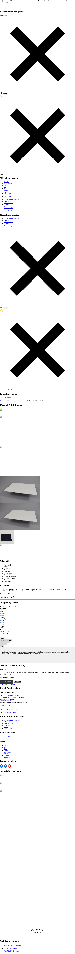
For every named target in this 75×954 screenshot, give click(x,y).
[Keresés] (37, 134)
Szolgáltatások (8, 183)
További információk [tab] (6, 640)
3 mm (3, 613)
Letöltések (7, 204)
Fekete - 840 (5, 633)
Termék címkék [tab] (5, 642)
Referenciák (7, 201)
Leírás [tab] (2, 638)
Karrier (6, 190)
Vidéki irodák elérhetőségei (8, 712)
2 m (3, 622)
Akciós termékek (8, 208)
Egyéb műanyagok (12, 401)
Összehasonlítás (6, 681)
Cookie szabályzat (9, 950)
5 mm (3, 617)
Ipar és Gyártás (8, 211)
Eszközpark (7, 736)
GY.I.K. (6, 754)
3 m (3, 628)
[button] (37, 91)
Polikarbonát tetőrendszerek (12, 199)
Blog (5, 187)
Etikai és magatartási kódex (11, 951)
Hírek (5, 188)
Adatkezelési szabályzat (10, 948)
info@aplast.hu (8, 700)
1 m (3, 620)
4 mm (3, 615)
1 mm (3, 610)
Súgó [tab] (2, 646)
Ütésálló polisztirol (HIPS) (26, 401)
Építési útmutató (8, 203)
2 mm (3, 612)
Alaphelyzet (18, 681)
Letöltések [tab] (3, 644)
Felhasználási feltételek (10, 947)
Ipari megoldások (9, 738)
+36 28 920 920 (9, 699)
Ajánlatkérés (7, 193)
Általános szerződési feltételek (12, 945)
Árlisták (6, 206)
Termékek (6, 182)
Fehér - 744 (5, 631)
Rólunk (6, 185)
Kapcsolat (6, 192)
